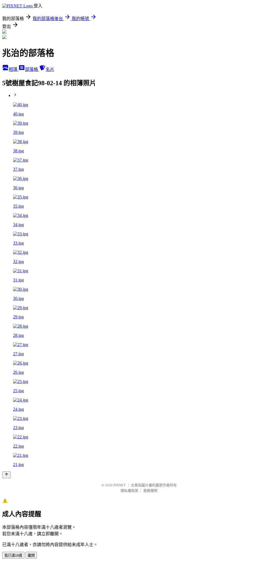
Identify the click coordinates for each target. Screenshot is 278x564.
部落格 (32, 69)
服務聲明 (150, 491)
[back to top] (6, 474)
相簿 (13, 69)
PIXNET (119, 485)
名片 (50, 69)
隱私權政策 (129, 491)
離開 (31, 555)
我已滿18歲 (13, 555)
